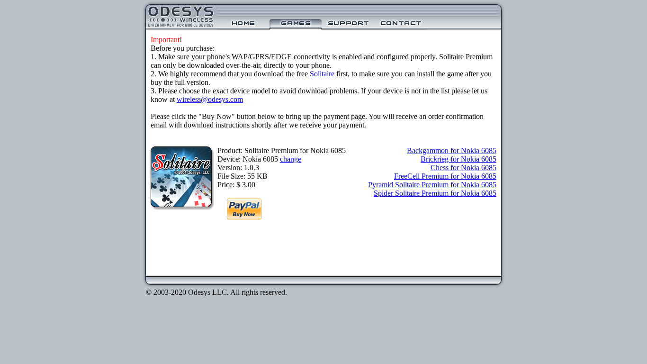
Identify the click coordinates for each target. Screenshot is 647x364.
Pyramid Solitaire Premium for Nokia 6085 (432, 185)
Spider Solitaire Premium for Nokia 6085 (435, 193)
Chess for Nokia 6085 (463, 168)
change (290, 159)
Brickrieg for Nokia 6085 (458, 159)
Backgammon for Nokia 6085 (451, 150)
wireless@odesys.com (210, 99)
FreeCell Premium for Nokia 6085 (445, 176)
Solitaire (322, 74)
